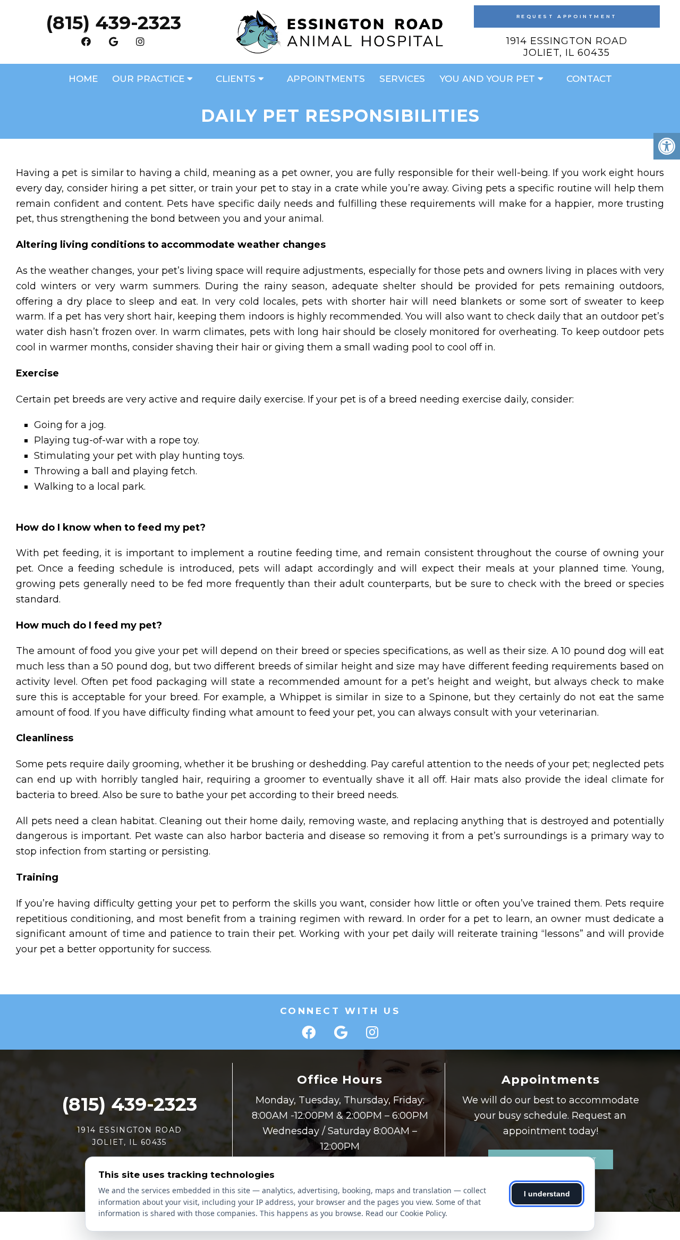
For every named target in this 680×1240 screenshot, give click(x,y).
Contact (589, 78)
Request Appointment (566, 16)
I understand (547, 1193)
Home (83, 78)
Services (402, 78)
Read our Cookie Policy (405, 1213)
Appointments (326, 78)
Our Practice (148, 78)
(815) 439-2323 (113, 22)
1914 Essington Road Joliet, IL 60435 (566, 46)
